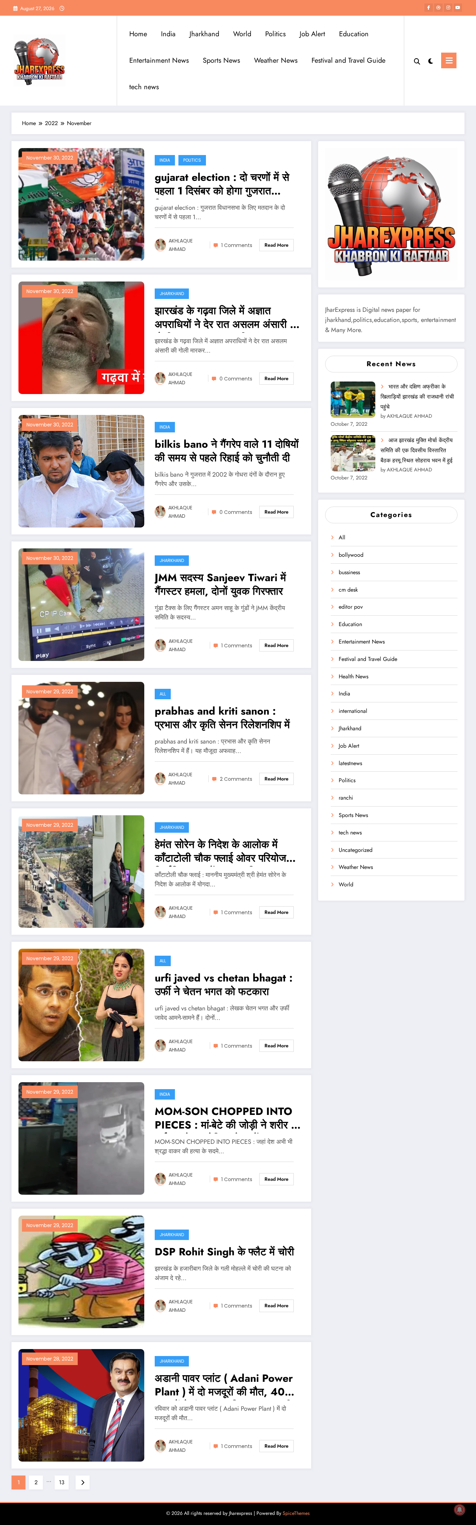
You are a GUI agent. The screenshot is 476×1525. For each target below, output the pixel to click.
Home (138, 34)
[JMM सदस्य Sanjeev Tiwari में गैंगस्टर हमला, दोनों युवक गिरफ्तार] (81, 604)
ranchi (346, 798)
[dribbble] (438, 7)
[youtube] (458, 7)
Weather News (276, 60)
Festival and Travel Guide (348, 60)
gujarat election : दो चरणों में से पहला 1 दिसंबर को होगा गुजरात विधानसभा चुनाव (222, 184)
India (168, 34)
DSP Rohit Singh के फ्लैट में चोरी (224, 1252)
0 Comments (236, 378)
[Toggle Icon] (448, 60)
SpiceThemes (296, 1513)
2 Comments (236, 779)
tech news (144, 87)
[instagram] (448, 7)
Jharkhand (204, 34)
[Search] (417, 60)
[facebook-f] (428, 7)
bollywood (351, 555)
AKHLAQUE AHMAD (181, 245)
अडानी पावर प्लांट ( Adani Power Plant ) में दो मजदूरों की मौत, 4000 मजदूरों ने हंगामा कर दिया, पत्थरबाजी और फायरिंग (227, 1385)
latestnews (350, 763)
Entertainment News (159, 60)
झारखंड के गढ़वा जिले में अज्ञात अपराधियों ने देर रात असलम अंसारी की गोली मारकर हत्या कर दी (227, 318)
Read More (276, 244)
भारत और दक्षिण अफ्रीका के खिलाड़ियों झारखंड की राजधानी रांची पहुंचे (417, 397)
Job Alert (312, 34)
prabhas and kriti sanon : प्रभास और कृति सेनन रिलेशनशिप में (222, 718)
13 (61, 1482)
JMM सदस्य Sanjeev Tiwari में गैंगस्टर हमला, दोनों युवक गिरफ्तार (220, 585)
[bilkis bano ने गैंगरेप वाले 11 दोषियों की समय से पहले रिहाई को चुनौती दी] (81, 471)
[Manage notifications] (459, 1509)
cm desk (348, 590)
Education (354, 34)
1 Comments (236, 245)
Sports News (221, 60)
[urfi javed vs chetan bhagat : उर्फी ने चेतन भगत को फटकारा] (81, 1004)
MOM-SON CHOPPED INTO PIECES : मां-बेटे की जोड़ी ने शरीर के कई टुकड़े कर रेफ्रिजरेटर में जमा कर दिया (227, 1118)
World (242, 34)
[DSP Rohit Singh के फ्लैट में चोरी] (81, 1271)
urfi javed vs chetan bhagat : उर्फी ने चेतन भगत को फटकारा (224, 985)
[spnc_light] (430, 60)
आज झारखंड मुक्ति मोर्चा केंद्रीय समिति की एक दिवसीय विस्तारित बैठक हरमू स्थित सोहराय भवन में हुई (417, 450)
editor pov (351, 607)
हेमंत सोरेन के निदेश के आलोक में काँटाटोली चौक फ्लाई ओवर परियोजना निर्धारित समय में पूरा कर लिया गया (224, 852)
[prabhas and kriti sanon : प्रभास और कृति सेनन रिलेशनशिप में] (81, 737)
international (353, 711)
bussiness (349, 572)
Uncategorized (356, 850)
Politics (275, 34)
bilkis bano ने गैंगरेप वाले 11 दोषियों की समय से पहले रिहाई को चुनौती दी (227, 451)
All (163, 694)
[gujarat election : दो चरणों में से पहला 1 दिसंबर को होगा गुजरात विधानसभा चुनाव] (81, 204)
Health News (353, 676)
